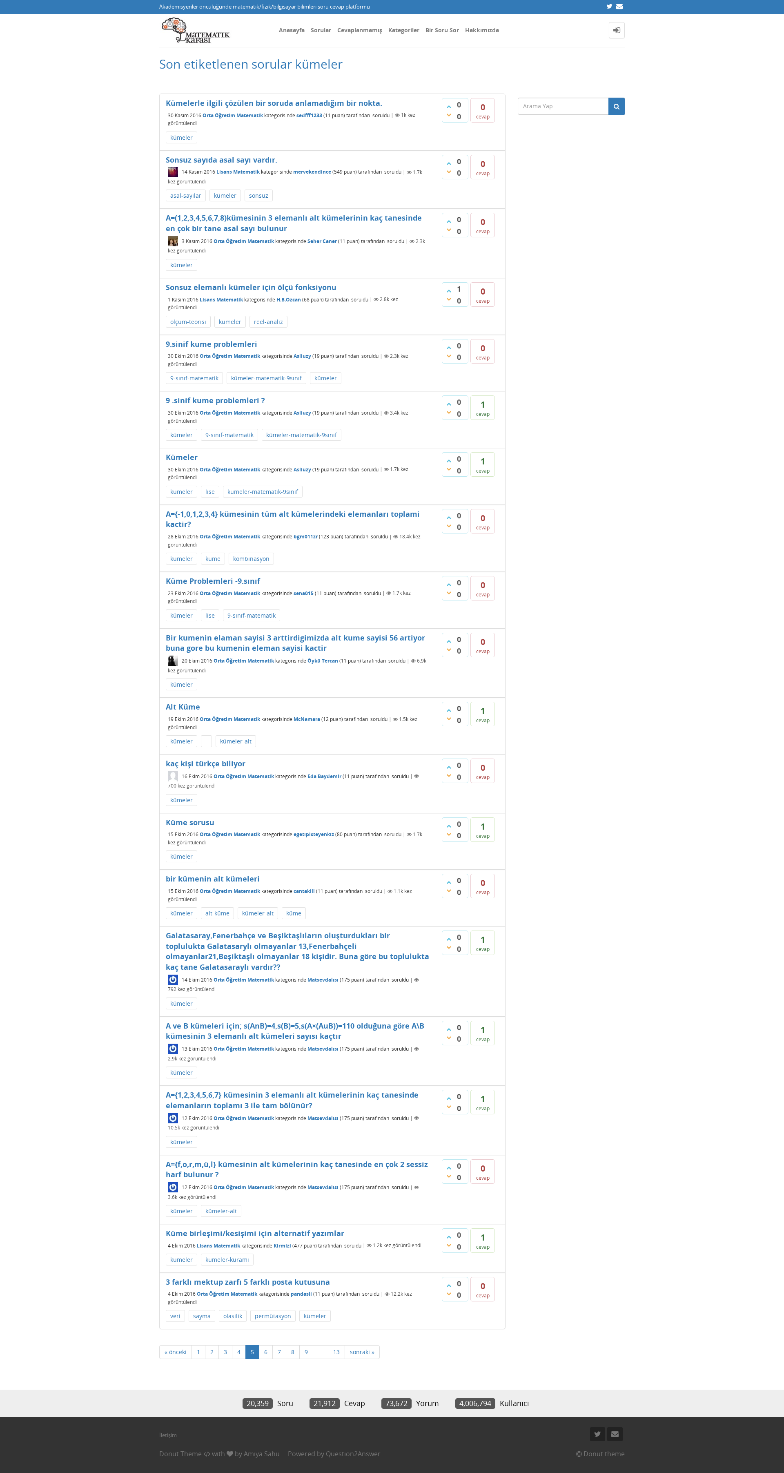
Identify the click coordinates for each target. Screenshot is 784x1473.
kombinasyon (251, 558)
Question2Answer (353, 1453)
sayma (202, 1316)
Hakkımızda (482, 30)
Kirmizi (282, 1245)
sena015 (304, 592)
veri (175, 1316)
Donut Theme (180, 1453)
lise (210, 491)
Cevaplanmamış (359, 30)
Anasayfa (292, 30)
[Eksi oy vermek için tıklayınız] (448, 115)
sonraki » (362, 1352)
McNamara (307, 719)
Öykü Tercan (322, 660)
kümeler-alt (236, 741)
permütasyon (273, 1316)
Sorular (321, 30)
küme (212, 558)
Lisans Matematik (238, 172)
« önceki (176, 1352)
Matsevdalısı (323, 979)
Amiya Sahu (262, 1453)
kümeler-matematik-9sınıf (266, 378)
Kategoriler (403, 30)
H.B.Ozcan (288, 299)
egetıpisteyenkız (314, 834)
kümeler (181, 137)
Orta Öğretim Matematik (233, 115)
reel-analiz (268, 322)
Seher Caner (322, 241)
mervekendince (312, 172)
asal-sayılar (185, 195)
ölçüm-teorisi (188, 322)
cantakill (304, 891)
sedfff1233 (309, 115)
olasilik (232, 1316)
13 (336, 1352)
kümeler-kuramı (227, 1259)
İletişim (168, 1435)
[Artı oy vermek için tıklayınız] (448, 106)
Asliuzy (302, 356)
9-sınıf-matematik (194, 378)
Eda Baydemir (324, 775)
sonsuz (258, 195)
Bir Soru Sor (442, 30)
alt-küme (217, 913)
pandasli (301, 1293)
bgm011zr (306, 536)
